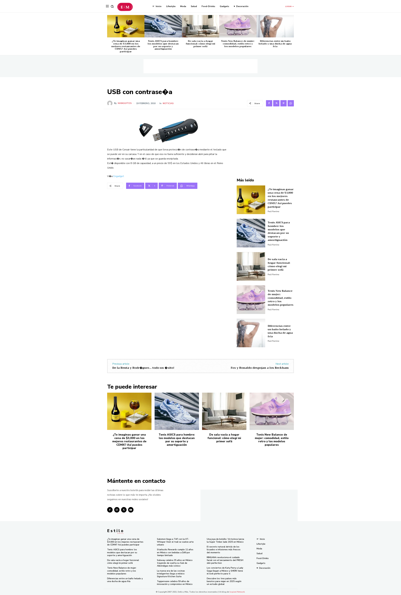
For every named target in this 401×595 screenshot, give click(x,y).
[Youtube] (131, 510)
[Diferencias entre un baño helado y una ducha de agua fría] (275, 26)
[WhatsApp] (291, 103)
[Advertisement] (200, 66)
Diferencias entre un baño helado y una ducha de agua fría (275, 43)
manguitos (125, 103)
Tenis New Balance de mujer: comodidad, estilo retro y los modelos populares (238, 43)
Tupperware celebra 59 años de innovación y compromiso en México (175, 583)
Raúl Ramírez (273, 211)
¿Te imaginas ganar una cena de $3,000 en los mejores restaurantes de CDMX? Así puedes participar (125, 46)
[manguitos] (110, 103)
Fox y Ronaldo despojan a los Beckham (260, 367)
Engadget (118, 176)
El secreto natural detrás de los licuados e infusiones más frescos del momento (223, 549)
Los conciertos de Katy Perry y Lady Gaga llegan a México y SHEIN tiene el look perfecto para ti (225, 570)
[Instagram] (117, 510)
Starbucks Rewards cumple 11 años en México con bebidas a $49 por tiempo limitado (175, 552)
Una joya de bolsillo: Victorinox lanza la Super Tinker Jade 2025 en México (225, 540)
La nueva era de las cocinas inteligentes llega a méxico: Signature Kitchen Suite (171, 573)
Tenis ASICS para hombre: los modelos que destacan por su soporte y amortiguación (163, 45)
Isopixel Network (237, 592)
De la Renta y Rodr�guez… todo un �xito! (143, 367)
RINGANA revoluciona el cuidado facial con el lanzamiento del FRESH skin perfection (225, 560)
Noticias (168, 103)
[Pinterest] (283, 103)
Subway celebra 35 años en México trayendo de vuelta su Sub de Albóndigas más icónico (175, 563)
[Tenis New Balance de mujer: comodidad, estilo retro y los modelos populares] (237, 26)
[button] (112, 6)
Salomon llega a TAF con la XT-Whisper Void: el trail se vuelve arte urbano (175, 542)
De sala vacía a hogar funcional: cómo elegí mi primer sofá (200, 43)
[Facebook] (269, 103)
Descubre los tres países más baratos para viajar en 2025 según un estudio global (224, 581)
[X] (276, 103)
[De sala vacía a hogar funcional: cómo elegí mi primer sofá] (200, 26)
